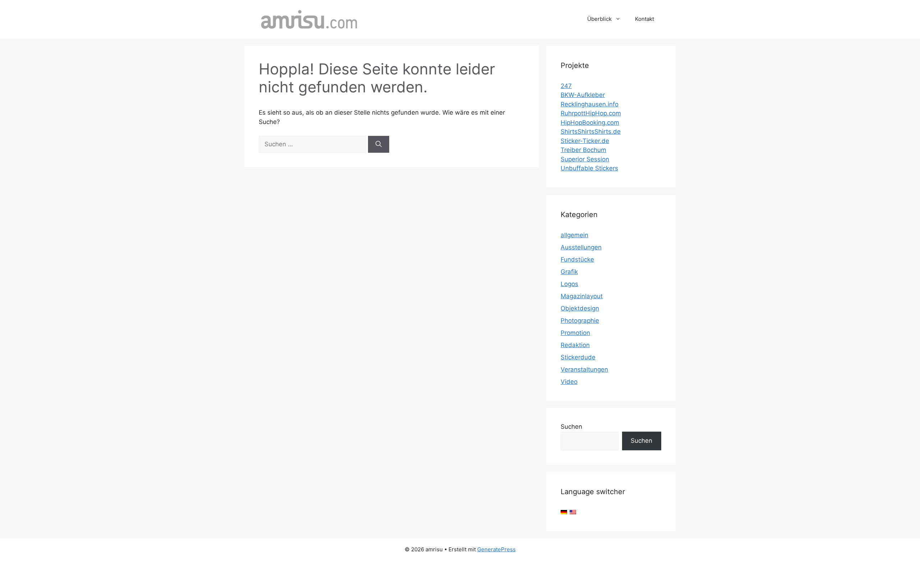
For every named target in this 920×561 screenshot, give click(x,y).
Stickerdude (578, 357)
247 (566, 85)
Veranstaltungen (584, 369)
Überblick (599, 18)
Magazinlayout (582, 296)
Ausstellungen (581, 247)
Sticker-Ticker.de (585, 140)
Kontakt (644, 18)
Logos (569, 284)
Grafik (569, 271)
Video (569, 381)
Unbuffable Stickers (589, 168)
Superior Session (585, 159)
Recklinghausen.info (589, 104)
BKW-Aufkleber (583, 94)
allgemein (574, 235)
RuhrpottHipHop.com (591, 113)
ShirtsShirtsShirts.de (591, 131)
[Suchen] (378, 144)
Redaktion (575, 345)
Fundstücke (577, 259)
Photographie (580, 320)
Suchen (571, 426)
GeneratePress (496, 549)
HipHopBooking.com (590, 122)
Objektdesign (580, 308)
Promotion (575, 332)
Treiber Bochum (583, 149)
